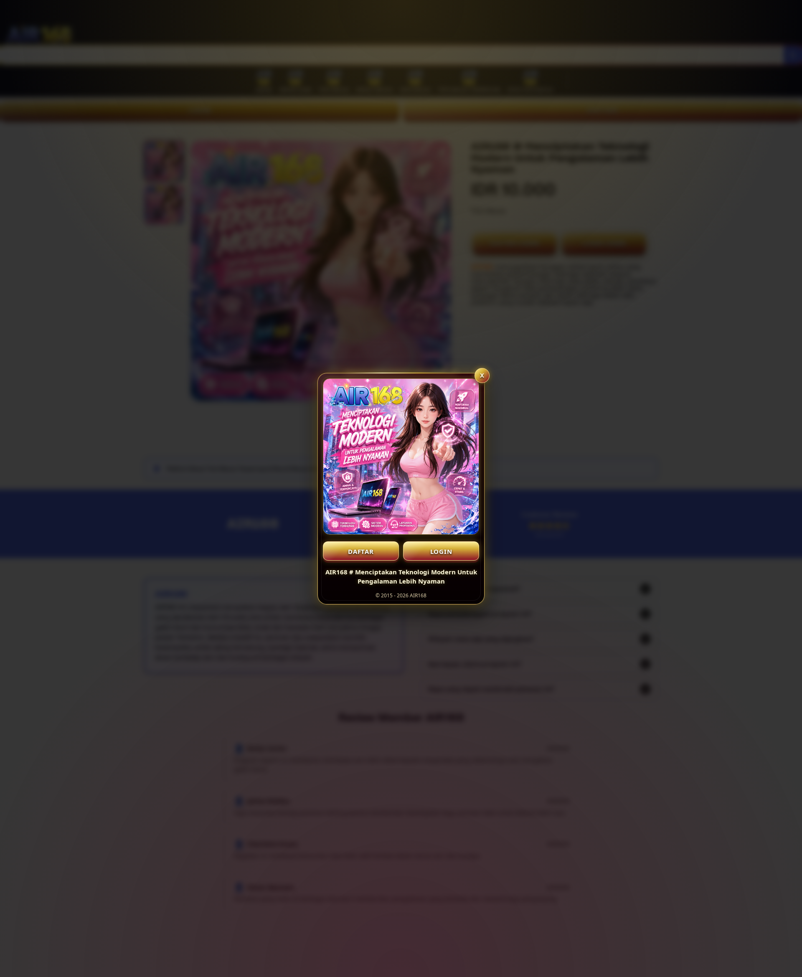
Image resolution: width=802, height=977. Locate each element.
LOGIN (441, 551)
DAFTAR (361, 551)
